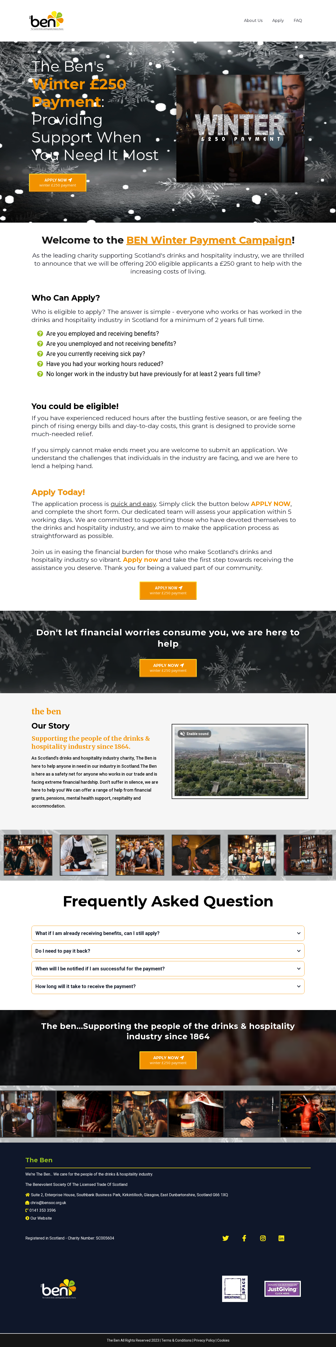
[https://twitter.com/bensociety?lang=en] (227, 1238)
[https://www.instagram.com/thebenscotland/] (264, 1238)
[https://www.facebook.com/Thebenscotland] (245, 1238)
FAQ (298, 20)
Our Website (41, 1218)
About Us (253, 20)
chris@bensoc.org (46, 1202)
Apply (278, 20)
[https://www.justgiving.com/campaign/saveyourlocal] (282, 1289)
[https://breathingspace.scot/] (236, 1289)
